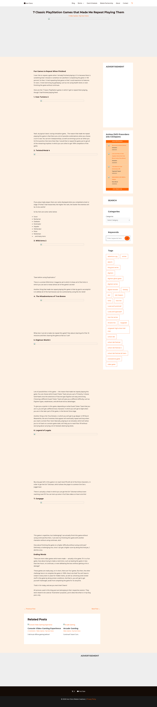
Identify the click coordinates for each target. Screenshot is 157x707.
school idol (111, 337)
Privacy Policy (91, 699)
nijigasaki (123, 323)
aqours (110, 262)
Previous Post (29, 609)
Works (80, 3)
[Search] (127, 238)
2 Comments (31, 631)
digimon (110, 273)
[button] (83, 3)
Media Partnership (106, 3)
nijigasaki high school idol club (116, 329)
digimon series (113, 284)
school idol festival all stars (117, 353)
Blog (73, 3)
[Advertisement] (118, 97)
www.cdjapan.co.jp (117, 189)
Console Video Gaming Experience (44, 628)
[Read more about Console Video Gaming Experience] (40, 625)
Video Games (73, 16)
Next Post (96, 609)
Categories (109, 216)
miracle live (112, 323)
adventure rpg (112, 256)
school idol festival (114, 342)
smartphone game (114, 359)
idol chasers (119, 295)
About (118, 3)
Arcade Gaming (70, 628)
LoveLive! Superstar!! (115, 312)
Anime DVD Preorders (117, 141)
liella (109, 301)
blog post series (113, 267)
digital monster (113, 290)
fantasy (125, 290)
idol (109, 295)
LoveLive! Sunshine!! (114, 306)
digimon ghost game (114, 279)
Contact (125, 3)
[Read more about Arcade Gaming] (69, 625)
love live (118, 301)
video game (111, 364)
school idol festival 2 (115, 348)
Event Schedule (92, 3)
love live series (113, 317)
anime (124, 256)
